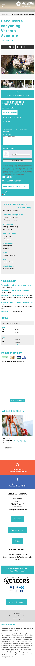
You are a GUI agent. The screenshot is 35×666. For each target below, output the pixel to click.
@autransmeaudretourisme (18, 471)
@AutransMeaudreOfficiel (17, 486)
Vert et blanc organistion (8, 440)
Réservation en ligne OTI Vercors (15, 186)
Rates (17, 47)
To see (25, 47)
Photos (10, 47)
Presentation (13, 47)
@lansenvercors (17, 469)
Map (21, 47)
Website (8, 121)
